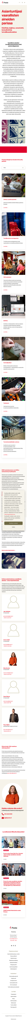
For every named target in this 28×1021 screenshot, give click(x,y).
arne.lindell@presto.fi (7, 644)
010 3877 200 (13, 940)
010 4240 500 (8, 814)
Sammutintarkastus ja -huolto (13, 954)
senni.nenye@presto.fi (8, 701)
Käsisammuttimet (13, 962)
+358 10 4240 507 (7, 617)
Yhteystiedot (13, 994)
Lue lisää (5, 331)
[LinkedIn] (11, 945)
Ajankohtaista (13, 996)
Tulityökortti (13, 978)
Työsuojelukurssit (13, 982)
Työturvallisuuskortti (13, 976)
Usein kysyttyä (13, 1000)
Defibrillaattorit (13, 969)
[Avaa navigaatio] (24, 2)
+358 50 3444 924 (7, 646)
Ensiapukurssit (13, 980)
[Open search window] (22, 2)
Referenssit (13, 1002)
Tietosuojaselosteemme (9, 514)
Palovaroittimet (13, 956)
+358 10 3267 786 (7, 702)
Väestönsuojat (13, 958)
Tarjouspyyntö (13, 1007)
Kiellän (13, 527)
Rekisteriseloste (13, 1019)
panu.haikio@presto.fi (8, 729)
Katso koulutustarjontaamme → (9, 550)
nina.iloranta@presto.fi (8, 672)
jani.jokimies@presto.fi (8, 616)
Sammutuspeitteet (13, 966)
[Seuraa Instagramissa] (15, 945)
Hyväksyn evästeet (13, 523)
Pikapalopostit (13, 964)
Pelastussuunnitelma (13, 960)
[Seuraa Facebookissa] (13, 945)
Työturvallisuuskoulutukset (13, 987)
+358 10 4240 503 (7, 674)
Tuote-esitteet (13, 1005)
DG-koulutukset (13, 984)
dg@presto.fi (8, 818)
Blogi (13, 998)
